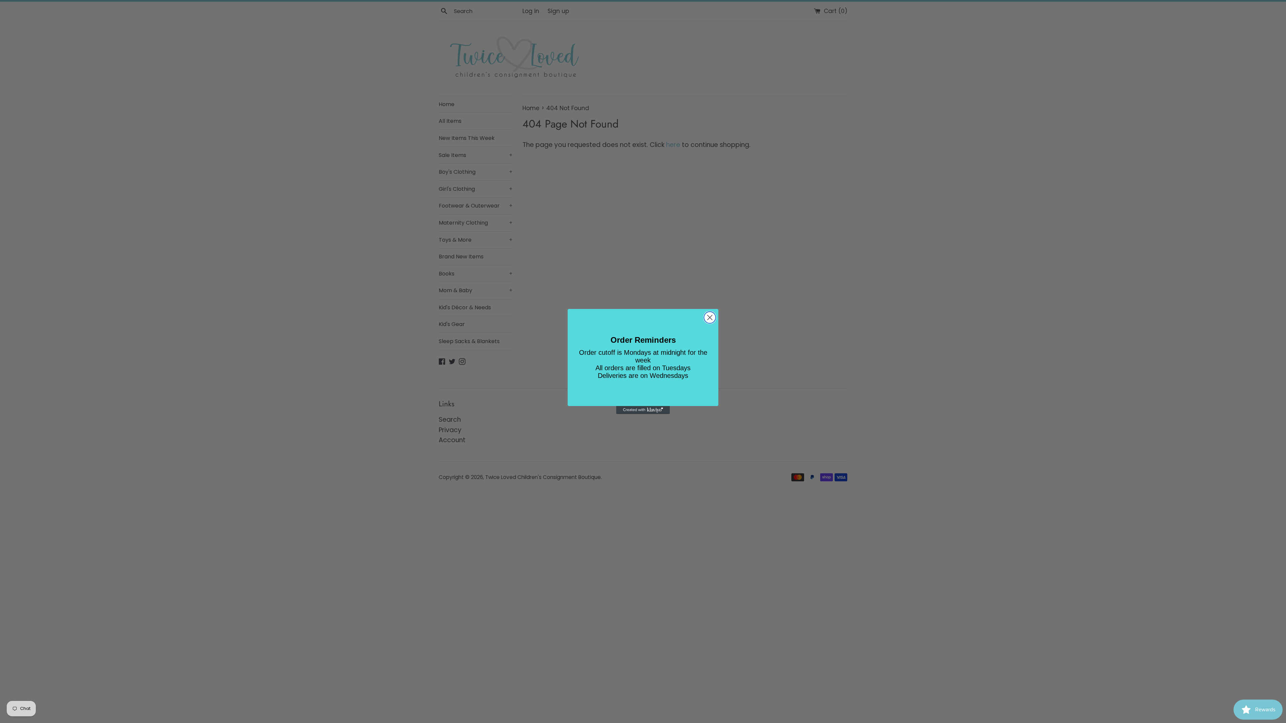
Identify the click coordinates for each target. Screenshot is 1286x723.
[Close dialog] (710, 317)
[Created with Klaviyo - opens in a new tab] (643, 410)
